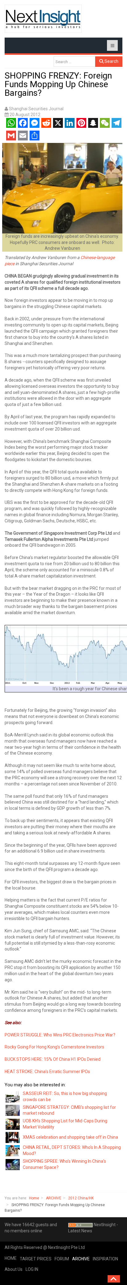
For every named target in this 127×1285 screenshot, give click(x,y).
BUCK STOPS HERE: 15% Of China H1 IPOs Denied (52, 1059)
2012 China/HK (81, 1198)
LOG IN (32, 1269)
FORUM (62, 1258)
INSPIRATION (105, 1258)
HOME (11, 1258)
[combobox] (74, 61)
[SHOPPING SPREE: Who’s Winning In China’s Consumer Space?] (13, 1163)
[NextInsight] (43, 19)
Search (111, 61)
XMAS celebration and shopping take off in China (70, 1137)
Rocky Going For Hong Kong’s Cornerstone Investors (54, 1046)
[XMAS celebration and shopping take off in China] (13, 1137)
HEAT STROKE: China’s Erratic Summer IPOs (47, 1071)
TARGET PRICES (35, 1258)
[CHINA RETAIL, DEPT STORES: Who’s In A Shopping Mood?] (13, 1150)
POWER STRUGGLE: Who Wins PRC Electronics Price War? (60, 1034)
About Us (14, 1269)
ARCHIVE (53, 1198)
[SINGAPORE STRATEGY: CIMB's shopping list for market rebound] (13, 1110)
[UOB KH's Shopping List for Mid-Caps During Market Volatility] (13, 1123)
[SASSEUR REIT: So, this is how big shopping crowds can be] (13, 1096)
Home (34, 1198)
